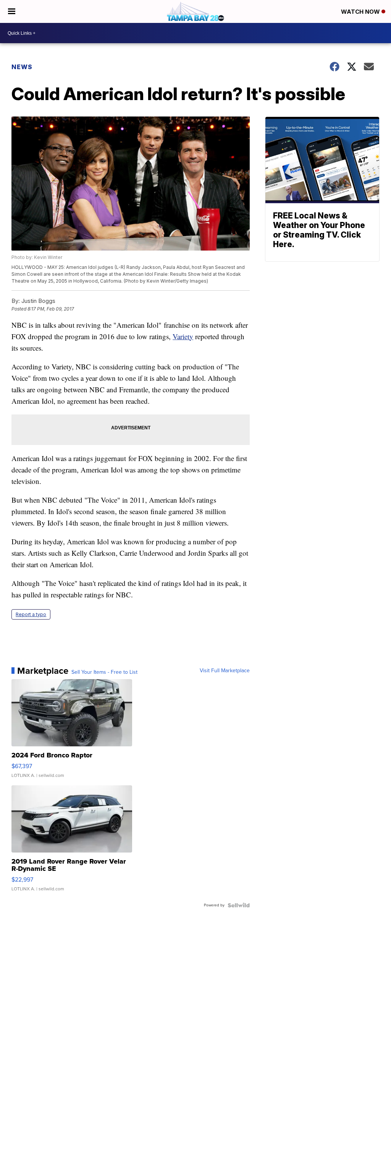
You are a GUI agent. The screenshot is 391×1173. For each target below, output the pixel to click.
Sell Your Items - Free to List (104, 672)
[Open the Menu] (12, 11)
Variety (183, 336)
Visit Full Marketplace (225, 670)
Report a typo (31, 614)
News (21, 67)
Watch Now (361, 11)
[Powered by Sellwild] (239, 905)
